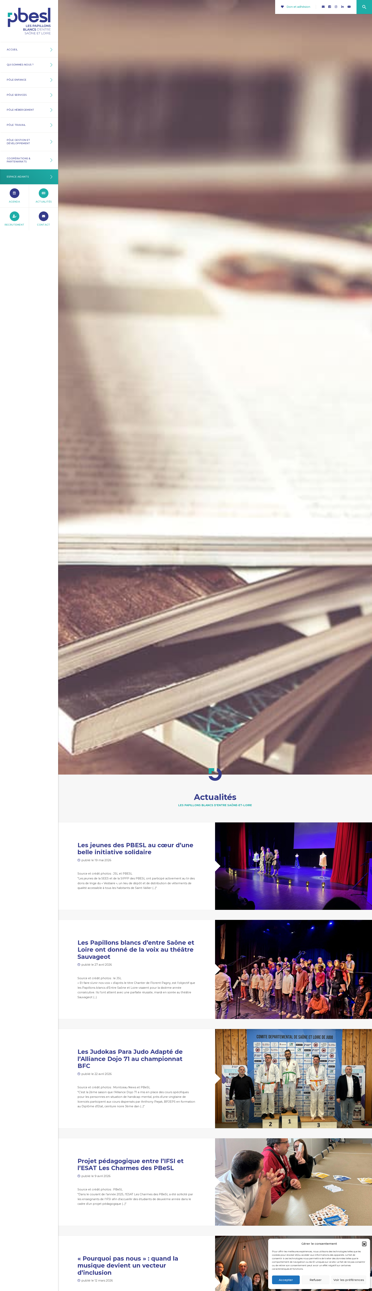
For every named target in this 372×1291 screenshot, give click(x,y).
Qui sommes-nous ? (20, 64)
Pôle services (17, 94)
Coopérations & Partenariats (18, 160)
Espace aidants (18, 176)
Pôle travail (16, 124)
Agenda (14, 201)
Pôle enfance (16, 79)
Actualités (44, 201)
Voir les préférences (348, 1280)
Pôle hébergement (20, 109)
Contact (43, 224)
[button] (364, 1244)
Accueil (12, 49)
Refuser (316, 1280)
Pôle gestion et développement (18, 142)
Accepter (286, 1280)
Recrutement (14, 224)
